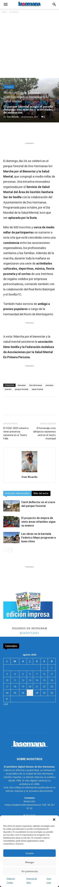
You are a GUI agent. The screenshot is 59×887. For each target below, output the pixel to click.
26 (23, 692)
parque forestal (21, 389)
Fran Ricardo (13, 116)
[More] (47, 134)
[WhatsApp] (32, 134)
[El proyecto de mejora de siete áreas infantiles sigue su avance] (11, 521)
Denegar (29, 862)
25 (15, 692)
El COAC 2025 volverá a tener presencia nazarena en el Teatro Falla (16, 433)
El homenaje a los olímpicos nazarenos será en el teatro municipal (44, 433)
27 (30, 692)
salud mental (37, 389)
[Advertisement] (29, 46)
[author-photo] (29, 472)
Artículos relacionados (17, 493)
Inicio (4, 12)
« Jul (5, 704)
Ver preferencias (29, 871)
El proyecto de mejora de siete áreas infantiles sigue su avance (38, 521)
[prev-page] (5, 550)
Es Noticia (14, 12)
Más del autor (41, 493)
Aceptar (30, 853)
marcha (8, 389)
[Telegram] (39, 134)
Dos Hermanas (35, 385)
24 (7, 692)
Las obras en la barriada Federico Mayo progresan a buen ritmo (38, 537)
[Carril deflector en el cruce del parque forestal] (11, 506)
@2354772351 (29, 633)
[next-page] (11, 550)
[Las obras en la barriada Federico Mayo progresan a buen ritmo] (11, 537)
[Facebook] (17, 134)
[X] (24, 134)
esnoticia (49, 385)
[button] (54, 819)
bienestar (22, 385)
